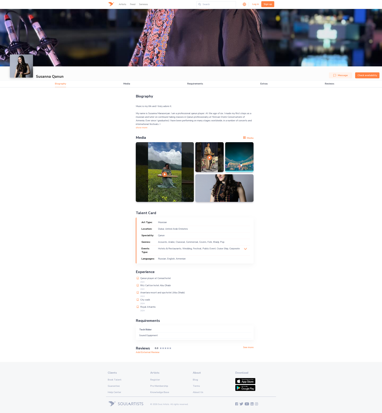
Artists (122, 4)
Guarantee (114, 386)
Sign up (268, 4)
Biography (60, 83)
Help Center (114, 392)
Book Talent (114, 379)
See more (248, 347)
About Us (198, 392)
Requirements (195, 83)
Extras (264, 83)
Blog (195, 379)
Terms (196, 386)
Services (143, 4)
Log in (255, 4)
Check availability (367, 75)
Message (343, 75)
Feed (132, 4)
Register (155, 379)
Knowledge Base (159, 392)
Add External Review (148, 352)
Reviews (329, 83)
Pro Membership (159, 386)
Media (126, 83)
